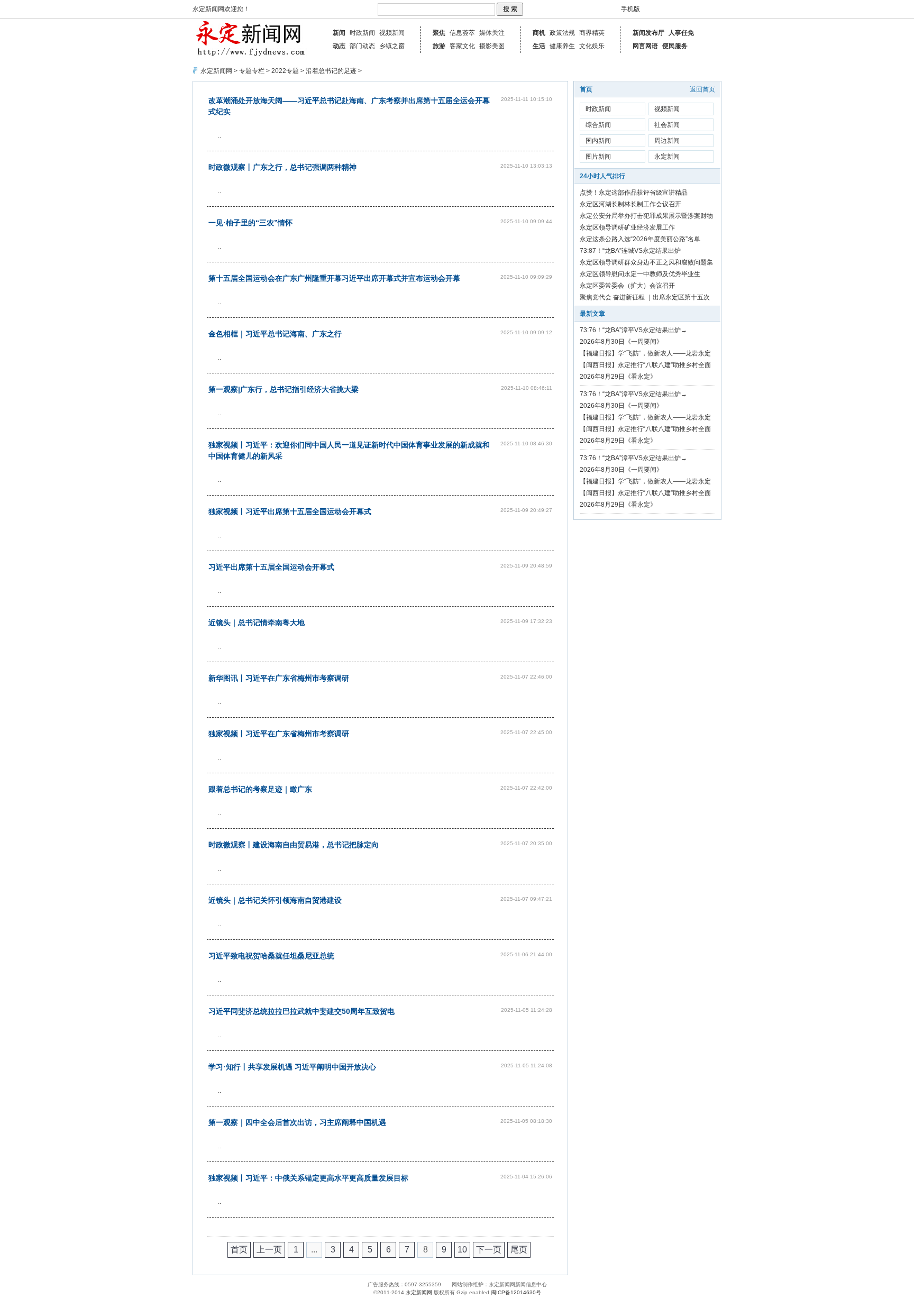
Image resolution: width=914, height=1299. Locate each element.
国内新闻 (598, 140)
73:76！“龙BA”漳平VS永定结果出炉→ (633, 330)
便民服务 (675, 46)
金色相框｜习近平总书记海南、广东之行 (275, 334)
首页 (239, 1249)
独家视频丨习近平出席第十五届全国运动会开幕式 (289, 511)
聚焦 (439, 32)
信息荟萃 (462, 32)
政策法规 (562, 32)
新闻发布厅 (648, 32)
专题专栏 (251, 71)
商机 (539, 32)
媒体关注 (492, 32)
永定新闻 (667, 156)
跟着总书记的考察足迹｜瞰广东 (260, 789)
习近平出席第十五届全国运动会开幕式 (271, 567)
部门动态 (362, 46)
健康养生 (562, 46)
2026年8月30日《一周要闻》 (621, 341)
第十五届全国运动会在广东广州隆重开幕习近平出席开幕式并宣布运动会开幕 (334, 278)
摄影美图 (492, 46)
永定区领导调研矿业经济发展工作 (627, 227)
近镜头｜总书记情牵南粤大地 (256, 622)
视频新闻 (392, 32)
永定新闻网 (216, 71)
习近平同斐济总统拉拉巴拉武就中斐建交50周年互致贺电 (301, 1011)
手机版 (630, 9)
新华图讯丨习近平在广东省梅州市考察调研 (278, 678)
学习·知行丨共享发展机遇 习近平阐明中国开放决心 (292, 1067)
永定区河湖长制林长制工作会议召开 (630, 204)
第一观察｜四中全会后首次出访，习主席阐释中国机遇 (297, 1122)
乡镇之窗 (392, 46)
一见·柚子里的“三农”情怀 (250, 222)
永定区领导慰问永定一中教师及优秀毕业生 (640, 274)
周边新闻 (667, 140)
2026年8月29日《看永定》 (618, 376)
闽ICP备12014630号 (516, 1292)
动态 (339, 46)
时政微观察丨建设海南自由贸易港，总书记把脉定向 (293, 844)
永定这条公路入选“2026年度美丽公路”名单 (640, 239)
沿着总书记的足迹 (331, 71)
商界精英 (592, 32)
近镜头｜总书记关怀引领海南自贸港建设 (275, 900)
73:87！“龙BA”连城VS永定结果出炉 (630, 250)
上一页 (269, 1249)
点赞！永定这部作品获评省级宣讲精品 (634, 192)
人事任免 (681, 32)
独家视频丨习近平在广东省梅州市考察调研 (278, 733)
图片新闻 (598, 156)
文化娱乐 (592, 46)
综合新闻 (598, 125)
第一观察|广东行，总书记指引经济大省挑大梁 (283, 389)
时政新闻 (362, 32)
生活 (539, 46)
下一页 (488, 1249)
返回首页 (702, 89)
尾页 (518, 1249)
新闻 (339, 32)
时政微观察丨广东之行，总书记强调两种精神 (282, 167)
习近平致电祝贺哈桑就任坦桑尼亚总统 (271, 956)
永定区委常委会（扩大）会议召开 (627, 285)
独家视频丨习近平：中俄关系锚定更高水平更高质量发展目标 (308, 1178)
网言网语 (645, 46)
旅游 (439, 46)
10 (462, 1249)
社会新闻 (667, 125)
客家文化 (462, 46)
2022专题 (285, 71)
